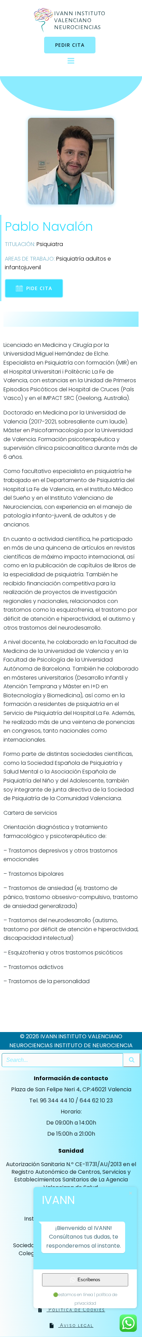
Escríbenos (89, 1279)
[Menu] (71, 61)
